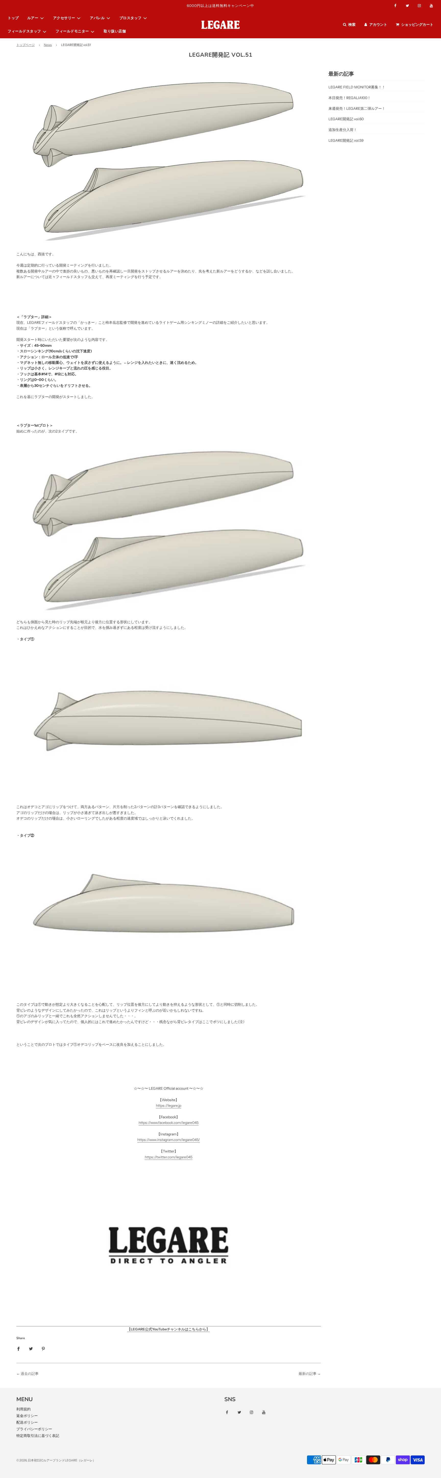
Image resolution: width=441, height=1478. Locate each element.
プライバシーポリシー (34, 1429)
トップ (13, 18)
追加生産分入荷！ (342, 129)
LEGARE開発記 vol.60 (346, 119)
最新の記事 (307, 1373)
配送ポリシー (27, 1422)
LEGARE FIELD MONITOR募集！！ (356, 87)
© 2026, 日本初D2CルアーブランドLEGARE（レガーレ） (56, 1460)
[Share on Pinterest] (43, 1348)
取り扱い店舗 (115, 31)
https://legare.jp (168, 1105)
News (48, 45)
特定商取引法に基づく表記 (37, 1435)
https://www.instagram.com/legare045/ (168, 1139)
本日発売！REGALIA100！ (349, 97)
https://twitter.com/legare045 (168, 1157)
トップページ (25, 45)
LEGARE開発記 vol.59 (346, 140)
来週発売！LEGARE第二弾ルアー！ (356, 108)
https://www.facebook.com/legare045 (169, 1122)
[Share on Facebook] (18, 1348)
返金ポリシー (27, 1415)
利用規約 (23, 1409)
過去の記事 (30, 1373)
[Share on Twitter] (31, 1348)
